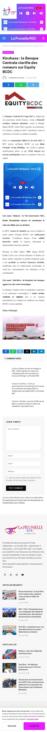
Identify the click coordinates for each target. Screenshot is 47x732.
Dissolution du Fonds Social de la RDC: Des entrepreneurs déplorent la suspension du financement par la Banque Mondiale (31, 685)
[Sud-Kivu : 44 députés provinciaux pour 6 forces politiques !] (9, 668)
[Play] (28, 13)
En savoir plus (32, 719)
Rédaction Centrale (17, 78)
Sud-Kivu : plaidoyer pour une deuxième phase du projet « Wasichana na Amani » (31, 629)
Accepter (34, 726)
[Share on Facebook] (8, 84)
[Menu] (4, 38)
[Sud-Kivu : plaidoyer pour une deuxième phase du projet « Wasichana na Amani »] (9, 630)
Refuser (12, 726)
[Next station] (21, 13)
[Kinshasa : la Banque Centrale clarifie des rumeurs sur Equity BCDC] (23, 100)
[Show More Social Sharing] (42, 84)
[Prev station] (34, 13)
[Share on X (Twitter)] (33, 84)
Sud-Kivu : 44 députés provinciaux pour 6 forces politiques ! (30, 667)
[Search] (43, 38)
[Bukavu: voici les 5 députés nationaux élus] (9, 654)
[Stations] (39, 169)
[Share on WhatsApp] (21, 84)
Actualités (8, 52)
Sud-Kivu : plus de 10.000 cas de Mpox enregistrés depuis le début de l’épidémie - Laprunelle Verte (28, 403)
